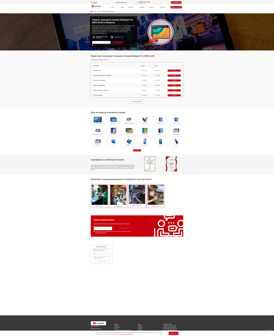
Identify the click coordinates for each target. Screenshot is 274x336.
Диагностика (97, 70)
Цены (122, 7)
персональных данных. (127, 44)
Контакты (162, 7)
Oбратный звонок (176, 7)
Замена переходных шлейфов (102, 75)
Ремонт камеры (98, 95)
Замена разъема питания (100, 90)
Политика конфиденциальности (126, 334)
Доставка (142, 7)
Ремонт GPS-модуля (99, 80)
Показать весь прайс (137, 101)
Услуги (112, 7)
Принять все (173, 333)
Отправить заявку (117, 42)
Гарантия (130, 7)
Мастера (151, 7)
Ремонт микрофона (99, 85)
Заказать (174, 70)
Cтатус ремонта (176, 2)
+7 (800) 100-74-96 (144, 2)
